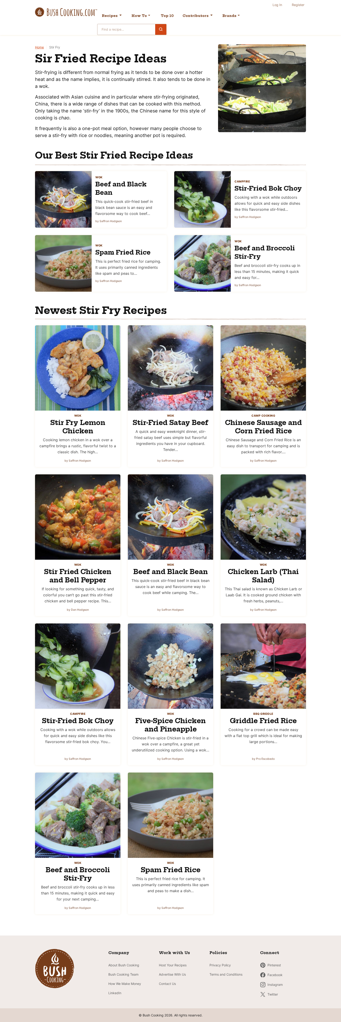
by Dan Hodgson (78, 609)
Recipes (110, 16)
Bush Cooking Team (123, 974)
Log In (277, 4)
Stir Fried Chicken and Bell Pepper (77, 576)
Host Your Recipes (173, 965)
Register (298, 4)
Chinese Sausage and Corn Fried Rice (263, 426)
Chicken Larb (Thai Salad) (263, 576)
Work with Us (174, 952)
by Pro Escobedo (263, 758)
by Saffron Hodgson (108, 221)
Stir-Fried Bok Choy (268, 188)
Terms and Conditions (225, 974)
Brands (229, 16)
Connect (269, 952)
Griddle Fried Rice (263, 721)
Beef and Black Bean (170, 572)
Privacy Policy (220, 965)
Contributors (196, 16)
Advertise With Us (172, 974)
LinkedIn (114, 993)
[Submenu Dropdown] (149, 15)
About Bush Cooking (123, 965)
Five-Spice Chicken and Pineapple (170, 725)
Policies (218, 952)
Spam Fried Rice (123, 252)
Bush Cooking (66, 12)
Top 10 (167, 16)
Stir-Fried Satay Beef (170, 422)
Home (39, 47)
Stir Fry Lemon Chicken (77, 426)
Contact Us (167, 984)
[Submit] (160, 29)
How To (139, 16)
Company (118, 952)
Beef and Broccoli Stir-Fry (78, 874)
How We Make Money (124, 984)
